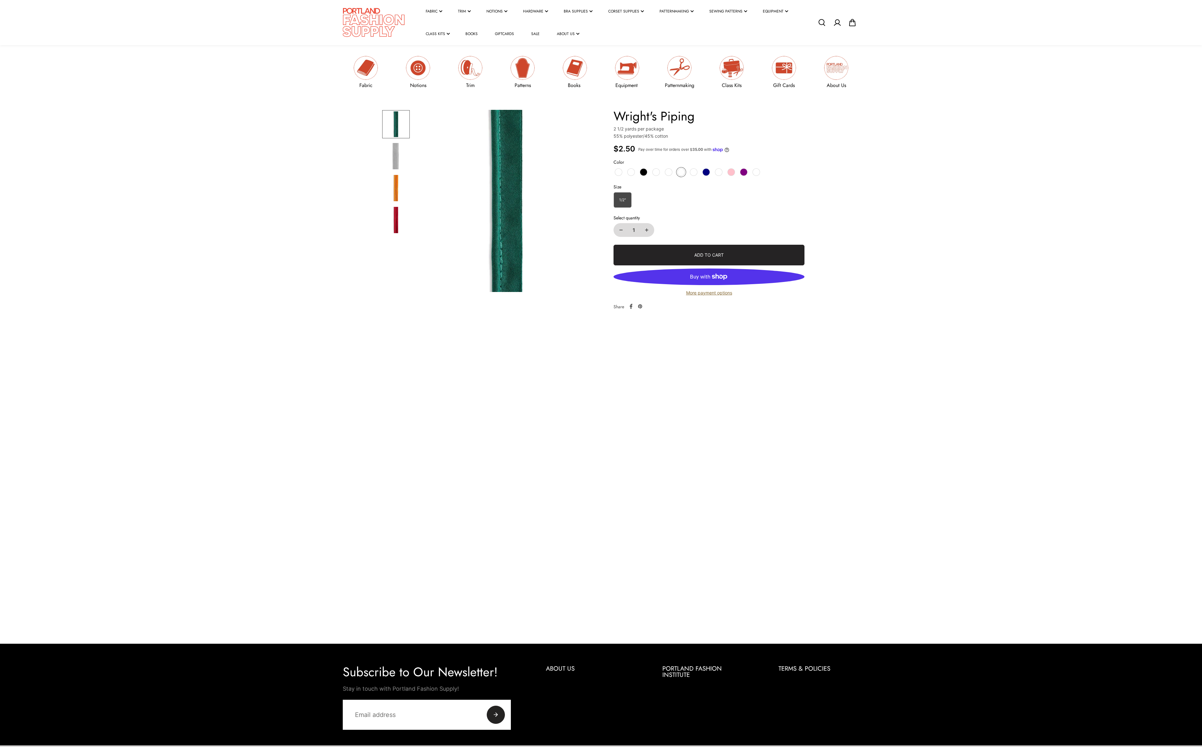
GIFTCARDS (504, 34)
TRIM (462, 11)
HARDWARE (533, 11)
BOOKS (471, 34)
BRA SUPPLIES (576, 11)
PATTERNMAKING (674, 11)
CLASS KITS (435, 34)
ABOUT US (566, 34)
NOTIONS (494, 11)
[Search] (822, 22)
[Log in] (837, 22)
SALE (535, 34)
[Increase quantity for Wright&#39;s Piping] (646, 230)
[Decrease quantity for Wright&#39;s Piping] (621, 230)
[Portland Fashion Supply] (374, 22)
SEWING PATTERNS (725, 11)
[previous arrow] (428, 202)
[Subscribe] (496, 715)
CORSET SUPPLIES (623, 11)
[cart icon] (852, 22)
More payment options (709, 292)
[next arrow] (586, 202)
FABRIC (432, 11)
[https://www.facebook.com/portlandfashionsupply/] (631, 306)
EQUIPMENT (773, 11)
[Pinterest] (640, 306)
